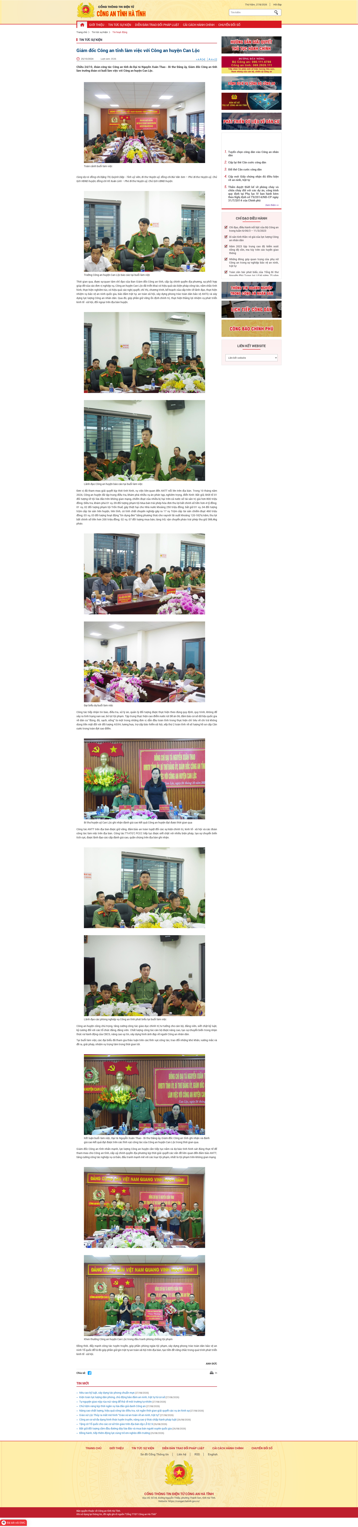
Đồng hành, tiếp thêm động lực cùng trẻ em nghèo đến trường (114, 1433)
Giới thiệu (116, 1448)
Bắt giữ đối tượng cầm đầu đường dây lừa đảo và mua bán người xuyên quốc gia (125, 1428)
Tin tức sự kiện (100, 32)
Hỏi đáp (277, 4)
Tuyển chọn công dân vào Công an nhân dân (253, 153)
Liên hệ (181, 1454)
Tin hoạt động (119, 32)
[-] (213, 59)
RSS (197, 1454)
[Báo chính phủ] (252, 328)
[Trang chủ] (82, 24)
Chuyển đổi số (262, 1448)
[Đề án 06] (252, 121)
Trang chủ (81, 32)
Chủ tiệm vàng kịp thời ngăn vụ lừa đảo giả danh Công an (112, 1406)
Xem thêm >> (272, 205)
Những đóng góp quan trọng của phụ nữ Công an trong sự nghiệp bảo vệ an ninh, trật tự (254, 263)
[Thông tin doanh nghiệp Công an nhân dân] (252, 290)
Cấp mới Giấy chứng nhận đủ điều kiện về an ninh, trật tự (253, 178)
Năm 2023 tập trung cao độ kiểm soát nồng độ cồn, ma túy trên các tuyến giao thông (254, 250)
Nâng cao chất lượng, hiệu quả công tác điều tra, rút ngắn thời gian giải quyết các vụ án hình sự (134, 1410)
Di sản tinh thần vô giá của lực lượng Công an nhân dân (254, 238)
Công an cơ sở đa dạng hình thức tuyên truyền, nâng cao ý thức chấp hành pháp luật (128, 1419)
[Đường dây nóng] (252, 64)
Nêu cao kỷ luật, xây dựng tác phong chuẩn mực (107, 1392)
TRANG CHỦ (93, 1448)
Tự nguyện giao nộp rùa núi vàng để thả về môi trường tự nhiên (115, 1401)
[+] (201, 59)
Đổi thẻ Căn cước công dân (245, 169)
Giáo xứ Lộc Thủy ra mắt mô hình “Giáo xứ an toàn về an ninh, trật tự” (119, 1415)
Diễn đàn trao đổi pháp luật (183, 1448)
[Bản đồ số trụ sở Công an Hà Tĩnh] (252, 101)
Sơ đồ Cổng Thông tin (154, 1454)
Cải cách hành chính (228, 1448)
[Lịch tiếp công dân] (252, 309)
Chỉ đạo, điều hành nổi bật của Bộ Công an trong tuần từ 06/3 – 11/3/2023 (254, 229)
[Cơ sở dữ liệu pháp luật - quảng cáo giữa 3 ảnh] (252, 83)
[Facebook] (89, 1373)
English (213, 1454)
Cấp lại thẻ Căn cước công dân (247, 162)
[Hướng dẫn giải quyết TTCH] (252, 45)
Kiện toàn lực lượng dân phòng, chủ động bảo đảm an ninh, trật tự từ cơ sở (122, 1397)
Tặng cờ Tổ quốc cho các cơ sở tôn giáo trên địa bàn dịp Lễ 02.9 (116, 1424)
